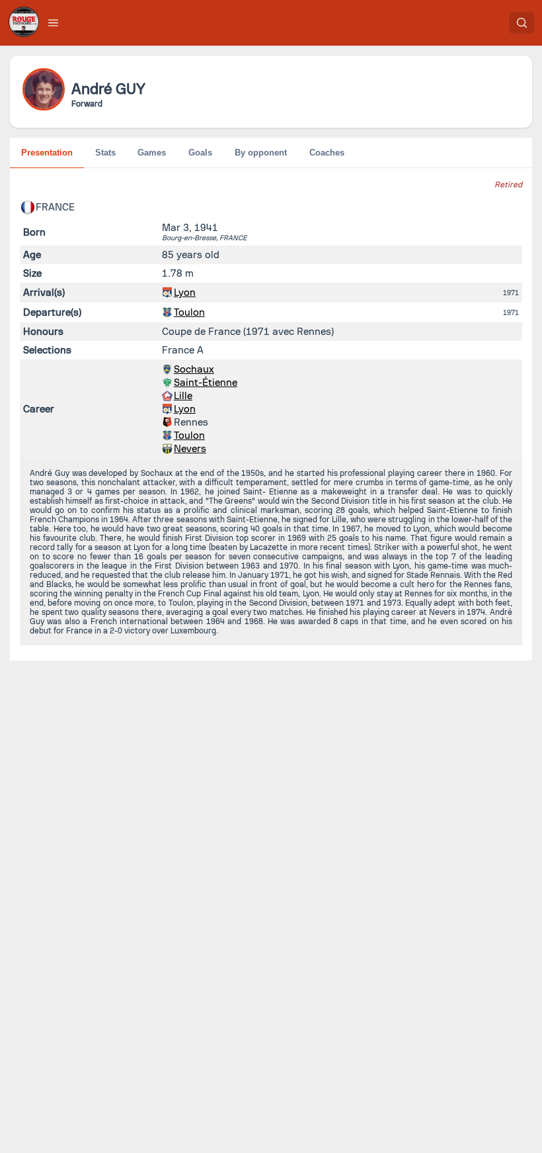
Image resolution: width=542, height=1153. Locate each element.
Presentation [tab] (47, 153)
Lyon (185, 293)
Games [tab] (151, 153)
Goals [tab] (200, 153)
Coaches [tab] (326, 153)
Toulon (189, 312)
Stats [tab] (105, 153)
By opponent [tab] (261, 153)
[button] (53, 22)
